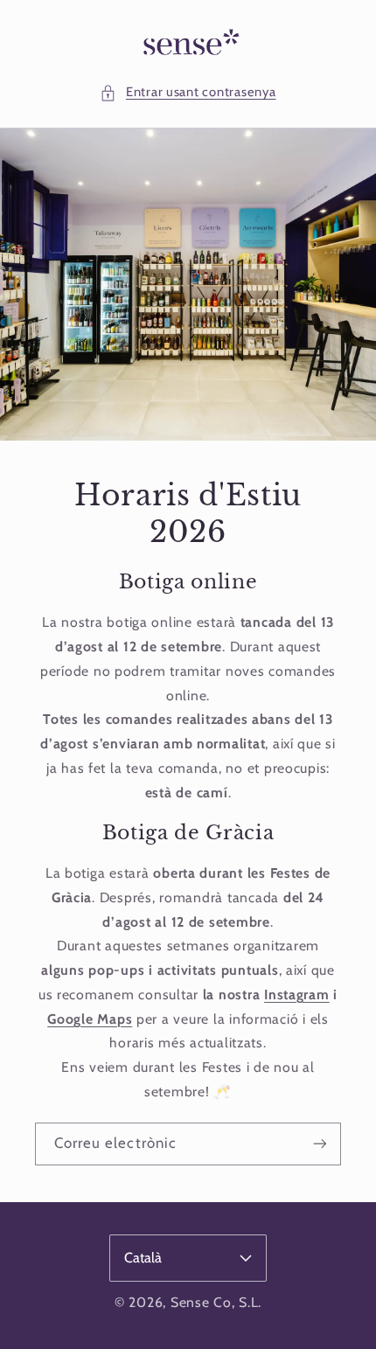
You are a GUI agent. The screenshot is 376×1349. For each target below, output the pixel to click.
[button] (187, 92)
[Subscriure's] (320, 1143)
